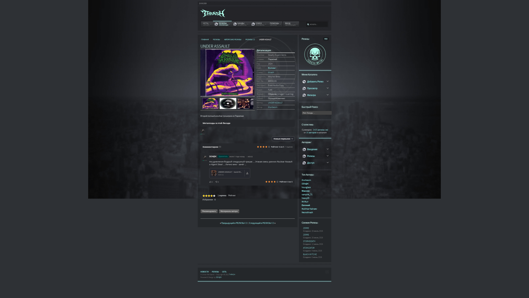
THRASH (232, 275)
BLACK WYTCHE (310, 254)
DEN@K (212, 156)
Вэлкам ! (272, 68)
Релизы (216, 40)
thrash (271, 72)
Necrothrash (307, 212)
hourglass (306, 187)
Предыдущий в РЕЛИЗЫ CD (234, 223)
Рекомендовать (209, 211)
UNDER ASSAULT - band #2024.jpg (230, 172)
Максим (306, 191)
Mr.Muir (305, 201)
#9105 (250, 157)
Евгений (306, 205)
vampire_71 (307, 194)
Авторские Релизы (232, 40)
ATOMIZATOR (309, 248)
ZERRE (306, 228)
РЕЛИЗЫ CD (250, 40)
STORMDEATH (309, 241)
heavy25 (305, 198)
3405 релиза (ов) (320, 130)
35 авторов (311, 132)
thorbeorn (272, 107)
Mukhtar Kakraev (309, 209)
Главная (205, 40)
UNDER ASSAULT (275, 103)
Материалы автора (229, 211)
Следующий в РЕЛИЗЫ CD (262, 223)
